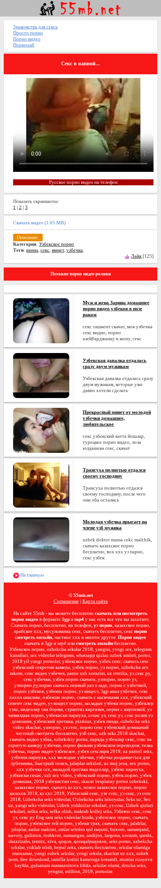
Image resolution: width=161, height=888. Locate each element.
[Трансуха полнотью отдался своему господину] (41, 484)
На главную (31, 575)
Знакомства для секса (35, 27)
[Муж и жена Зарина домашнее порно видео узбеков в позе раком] (41, 320)
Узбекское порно (56, 244)
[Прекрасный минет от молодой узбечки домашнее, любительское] (41, 430)
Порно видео (26, 39)
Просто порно (28, 33)
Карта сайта (95, 601)
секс (44, 250)
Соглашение (66, 601)
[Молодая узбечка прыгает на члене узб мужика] (41, 539)
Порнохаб (23, 45)
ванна (32, 250)
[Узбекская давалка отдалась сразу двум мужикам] (41, 375)
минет (58, 250)
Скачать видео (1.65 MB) (39, 222)
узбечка (74, 250)
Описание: (28, 237)
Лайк (136, 256)
